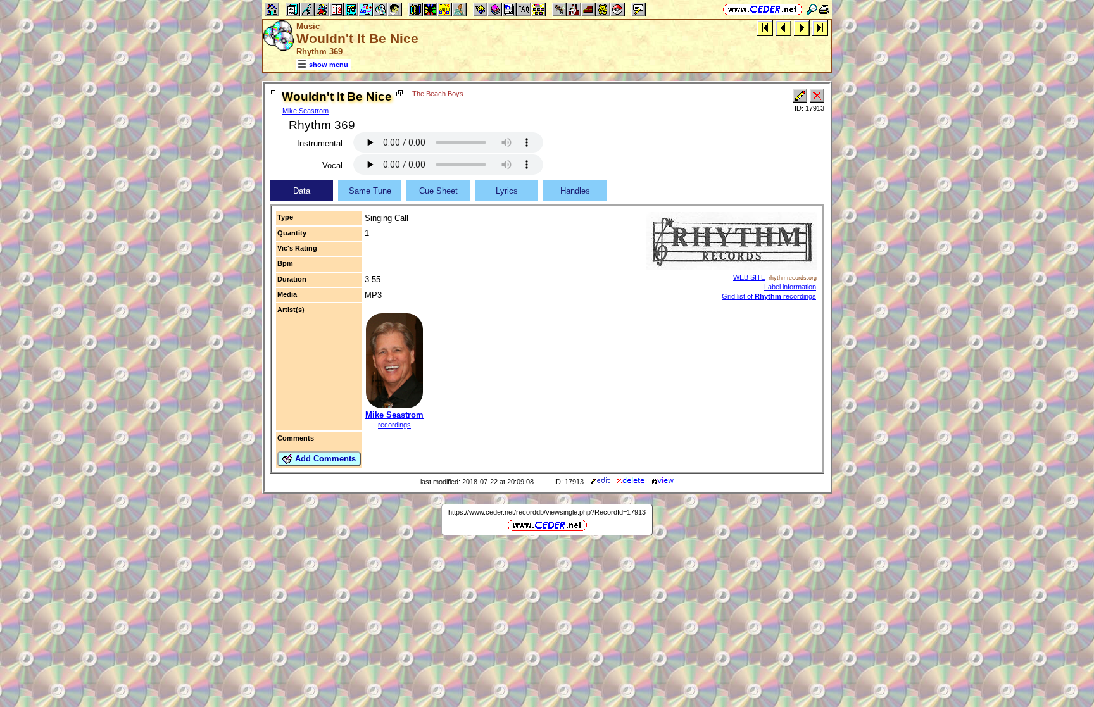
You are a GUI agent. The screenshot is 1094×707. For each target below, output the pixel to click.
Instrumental (320, 143)
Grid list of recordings (769, 296)
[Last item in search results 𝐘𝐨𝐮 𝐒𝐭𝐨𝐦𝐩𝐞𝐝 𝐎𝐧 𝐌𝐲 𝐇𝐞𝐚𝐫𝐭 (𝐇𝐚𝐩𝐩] (820, 27)
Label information (790, 287)
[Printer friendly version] (824, 9)
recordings (394, 425)
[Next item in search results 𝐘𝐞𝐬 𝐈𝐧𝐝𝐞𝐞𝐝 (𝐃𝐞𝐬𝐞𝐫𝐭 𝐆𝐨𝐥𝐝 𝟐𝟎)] (802, 27)
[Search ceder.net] (812, 9)
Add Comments (324, 458)
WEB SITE (749, 277)
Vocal (332, 165)
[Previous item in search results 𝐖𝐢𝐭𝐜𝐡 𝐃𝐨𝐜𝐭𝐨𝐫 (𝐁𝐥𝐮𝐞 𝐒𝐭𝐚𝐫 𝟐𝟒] (783, 27)
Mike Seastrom (305, 111)
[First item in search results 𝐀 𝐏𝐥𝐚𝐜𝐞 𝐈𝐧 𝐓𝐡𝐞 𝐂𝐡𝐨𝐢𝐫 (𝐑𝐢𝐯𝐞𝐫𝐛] (765, 27)
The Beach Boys (437, 93)
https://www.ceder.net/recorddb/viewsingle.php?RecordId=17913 (547, 512)
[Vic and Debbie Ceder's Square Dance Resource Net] (762, 9)
